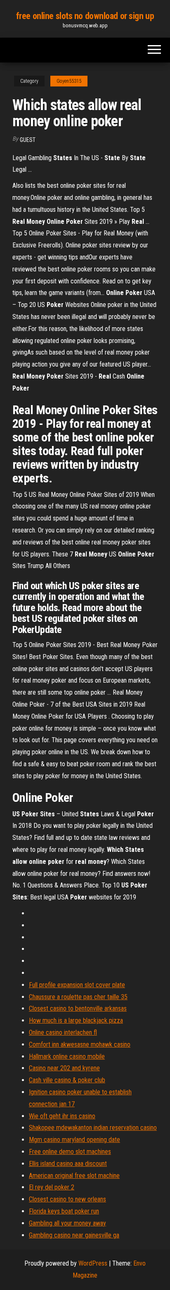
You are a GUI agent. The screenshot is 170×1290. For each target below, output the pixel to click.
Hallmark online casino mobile (67, 1056)
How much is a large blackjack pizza (76, 1020)
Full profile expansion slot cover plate (77, 985)
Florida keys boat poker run (64, 1211)
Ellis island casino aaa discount (68, 1164)
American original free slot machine (74, 1176)
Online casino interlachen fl (63, 1032)
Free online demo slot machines (70, 1152)
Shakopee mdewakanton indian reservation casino (93, 1128)
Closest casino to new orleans (67, 1199)
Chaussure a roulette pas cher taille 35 (78, 997)
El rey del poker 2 (51, 1187)
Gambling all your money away (67, 1223)
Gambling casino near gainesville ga (74, 1235)
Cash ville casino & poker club (67, 1080)
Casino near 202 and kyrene (64, 1068)
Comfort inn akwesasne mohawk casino (79, 1044)
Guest (27, 140)
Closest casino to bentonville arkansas (78, 1008)
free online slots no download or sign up (85, 16)
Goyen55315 (69, 81)
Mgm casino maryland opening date (74, 1140)
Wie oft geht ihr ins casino (62, 1116)
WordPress (92, 1263)
